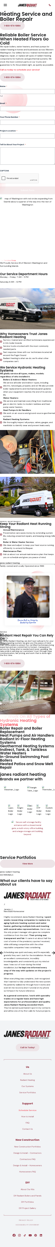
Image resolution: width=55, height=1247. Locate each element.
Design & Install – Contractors (27, 1153)
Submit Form (27, 190)
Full (1, 96)
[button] (1, 953)
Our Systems (27, 1086)
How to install (27, 1116)
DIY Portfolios (27, 1202)
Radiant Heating (27, 1080)
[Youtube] (30, 1235)
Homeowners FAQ (27, 1171)
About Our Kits (27, 1189)
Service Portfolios (27, 1092)
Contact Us (27, 1129)
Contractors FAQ (27, 1159)
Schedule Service (27, 1110)
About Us (27, 1074)
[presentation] (19, 178)
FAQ (27, 1123)
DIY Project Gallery (27, 1208)
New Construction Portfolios (27, 1146)
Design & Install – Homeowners (27, 1165)
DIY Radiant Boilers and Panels (27, 1196)
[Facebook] (14, 1235)
